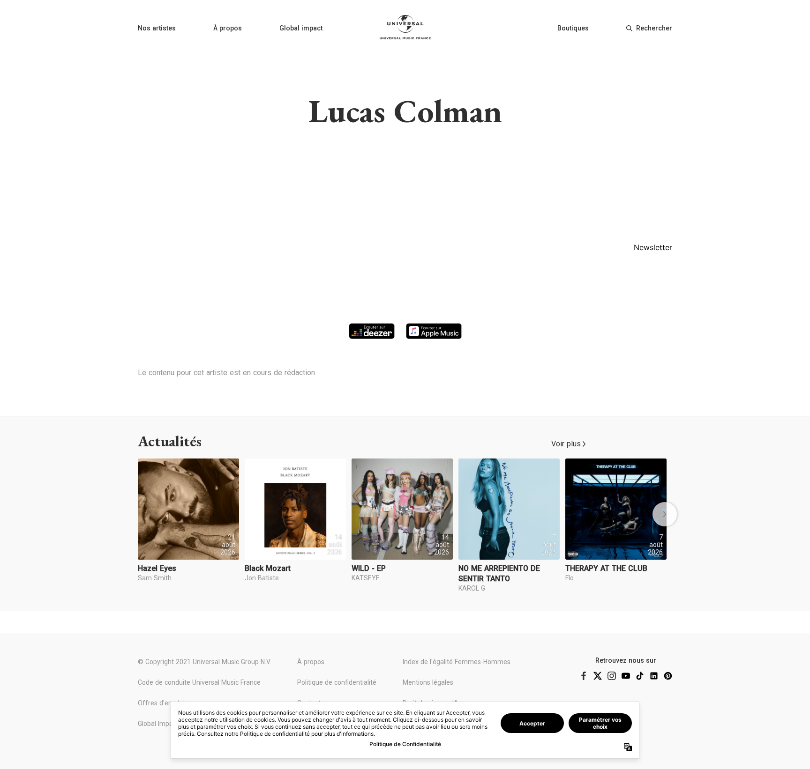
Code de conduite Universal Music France (199, 682)
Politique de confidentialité (336, 682)
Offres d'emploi (161, 703)
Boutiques (573, 28)
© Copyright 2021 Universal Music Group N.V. (204, 661)
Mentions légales (428, 682)
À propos (227, 28)
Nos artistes (157, 28)
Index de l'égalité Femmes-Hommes (456, 661)
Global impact (300, 28)
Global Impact (158, 723)
